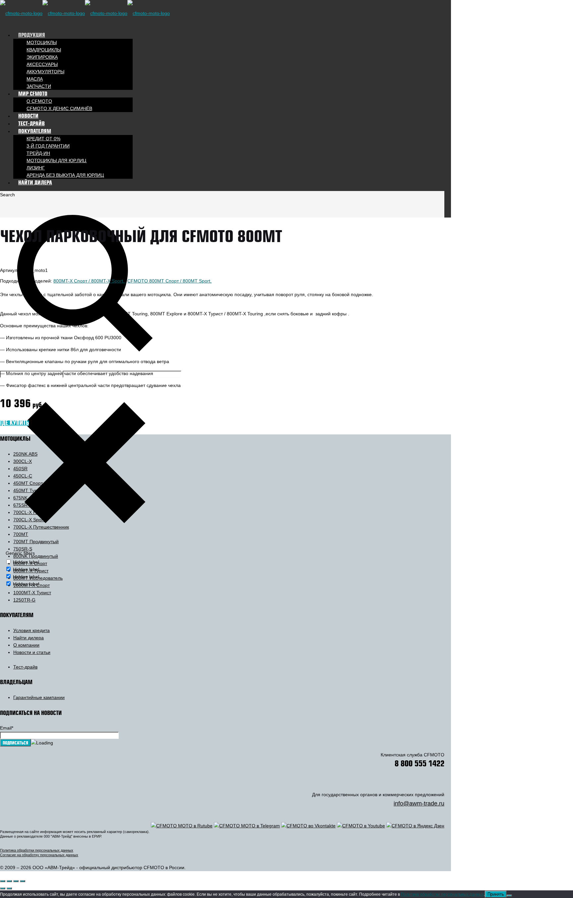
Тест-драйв (25, 667)
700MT (20, 534)
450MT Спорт (28, 483)
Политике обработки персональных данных (442, 894)
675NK (20, 497)
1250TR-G (24, 600)
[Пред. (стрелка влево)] (2, 888)
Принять (495, 894)
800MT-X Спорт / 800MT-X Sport (88, 281)
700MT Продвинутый (36, 541)
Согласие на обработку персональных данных (39, 855)
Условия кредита (31, 630)
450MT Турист (28, 490)
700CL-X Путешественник (41, 527)
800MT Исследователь (38, 578)
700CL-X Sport (28, 519)
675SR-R (22, 505)
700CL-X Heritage (32, 512)
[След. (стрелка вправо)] (9, 888)
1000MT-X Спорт (31, 585)
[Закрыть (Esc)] (22, 881)
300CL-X (22, 461)
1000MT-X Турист (32, 592)
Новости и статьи (31, 652)
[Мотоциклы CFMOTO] (85, 13)
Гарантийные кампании (39, 697)
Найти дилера (28, 637)
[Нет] (509, 896)
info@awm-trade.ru (419, 803)
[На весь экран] (9, 881)
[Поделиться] (16, 881)
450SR (20, 468)
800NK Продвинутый (35, 556)
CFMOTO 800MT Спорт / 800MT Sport (168, 281)
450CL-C (22, 476)
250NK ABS (25, 454)
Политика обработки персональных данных (36, 850)
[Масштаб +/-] (2, 881)
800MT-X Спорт (30, 563)
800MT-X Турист (30, 570)
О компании (26, 645)
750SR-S (22, 548)
